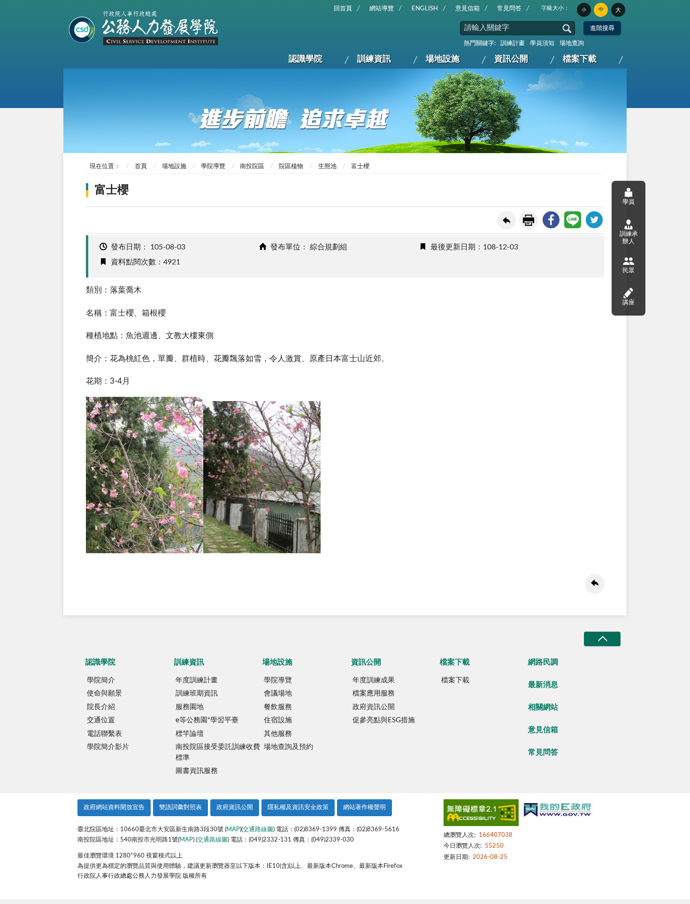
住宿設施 (278, 720)
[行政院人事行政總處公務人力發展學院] (144, 29)
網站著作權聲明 (364, 807)
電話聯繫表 (104, 733)
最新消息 (543, 684)
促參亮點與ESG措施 (384, 720)
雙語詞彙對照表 (180, 807)
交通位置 (101, 720)
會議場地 (278, 693)
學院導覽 (213, 166)
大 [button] (618, 10)
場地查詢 (572, 43)
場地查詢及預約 (288, 746)
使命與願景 (104, 693)
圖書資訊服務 (197, 770)
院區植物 (291, 166)
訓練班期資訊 (197, 693)
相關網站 (543, 707)
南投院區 (252, 166)
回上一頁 (506, 220)
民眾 (628, 271)
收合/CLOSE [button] (602, 639)
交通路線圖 (258, 830)
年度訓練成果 (374, 680)
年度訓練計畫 (197, 680)
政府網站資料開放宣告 (114, 807)
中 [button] (601, 9)
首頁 (141, 166)
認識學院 (305, 59)
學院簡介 (101, 680)
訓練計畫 (512, 43)
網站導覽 (381, 9)
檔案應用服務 (374, 693)
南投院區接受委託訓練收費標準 (218, 752)
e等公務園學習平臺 (207, 720)
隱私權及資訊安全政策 (298, 807)
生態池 (327, 166)
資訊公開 (511, 59)
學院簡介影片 (108, 746)
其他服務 (278, 733)
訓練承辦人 (629, 238)
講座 (628, 303)
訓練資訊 (374, 59)
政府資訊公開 (374, 707)
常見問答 (509, 9)
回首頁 (343, 9)
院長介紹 (101, 707)
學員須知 (542, 43)
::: (71, 7)
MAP (233, 830)
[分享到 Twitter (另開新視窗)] (594, 219)
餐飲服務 (278, 707)
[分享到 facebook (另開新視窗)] (551, 219)
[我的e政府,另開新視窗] (557, 811)
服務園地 (190, 707)
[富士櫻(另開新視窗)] (144, 551)
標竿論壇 (190, 733)
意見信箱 (467, 9)
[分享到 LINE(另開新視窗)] (572, 219)
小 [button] (584, 10)
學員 (628, 202)
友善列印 (528, 220)
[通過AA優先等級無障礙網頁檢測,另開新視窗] (481, 814)
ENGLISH (425, 9)
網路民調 (543, 662)
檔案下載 (580, 59)
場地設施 (443, 59)
